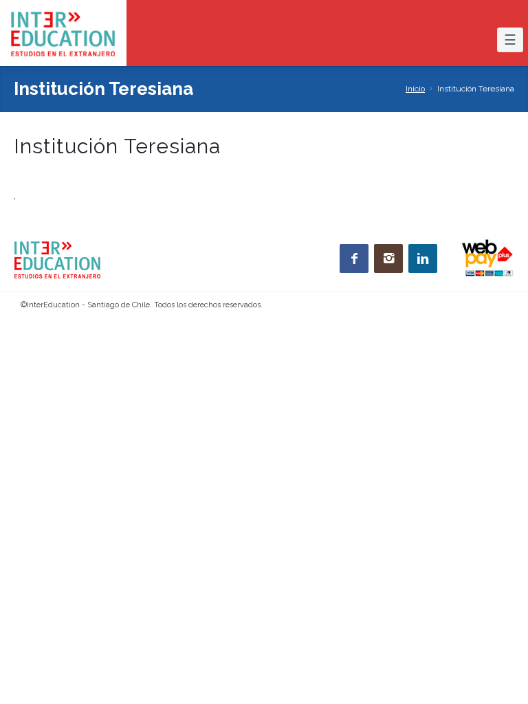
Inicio (415, 89)
